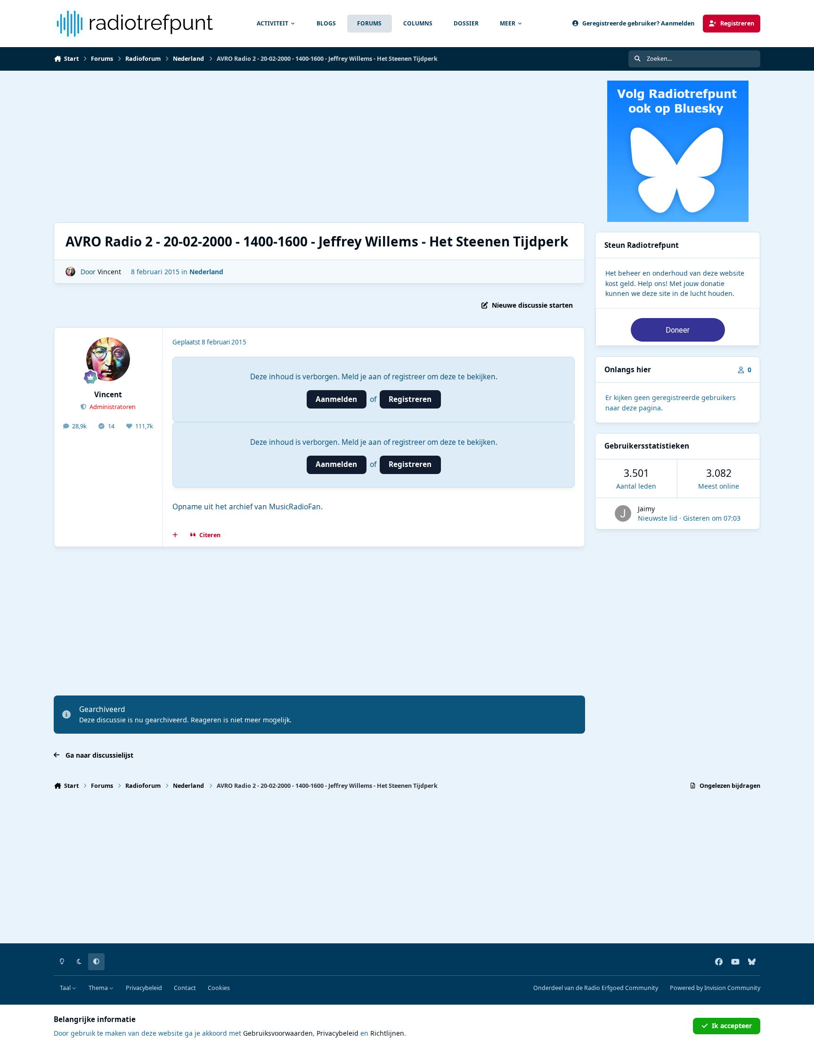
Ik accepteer (732, 1025)
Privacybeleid (144, 988)
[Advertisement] (336, 147)
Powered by (715, 988)
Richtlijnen (387, 1033)
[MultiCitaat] (175, 535)
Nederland (206, 271)
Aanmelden (336, 399)
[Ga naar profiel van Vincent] (70, 272)
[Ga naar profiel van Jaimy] (623, 513)
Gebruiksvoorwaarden (278, 1033)
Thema (99, 988)
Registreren (410, 399)
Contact (185, 988)
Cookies (219, 988)
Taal (66, 988)
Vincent (109, 271)
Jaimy (646, 508)
